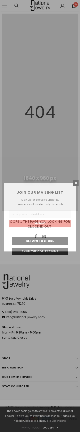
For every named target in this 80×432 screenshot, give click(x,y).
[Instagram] (44, 236)
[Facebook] (36, 236)
